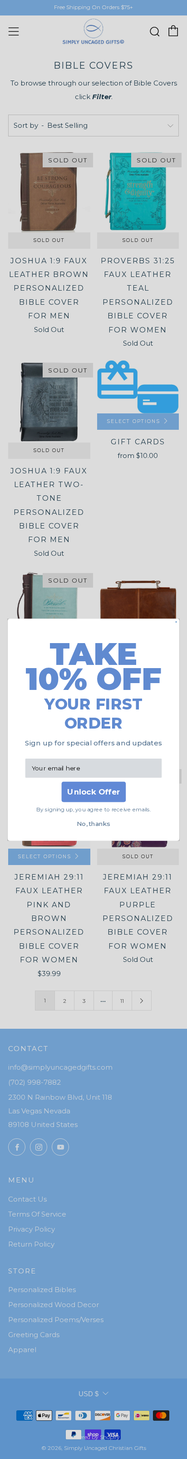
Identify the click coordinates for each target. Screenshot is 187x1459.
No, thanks (93, 823)
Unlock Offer (93, 791)
